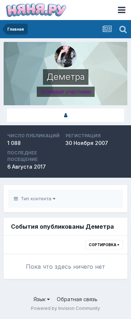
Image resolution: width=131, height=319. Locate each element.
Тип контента (35, 198)
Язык (40, 299)
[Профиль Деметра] (65, 115)
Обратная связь (77, 299)
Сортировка (103, 245)
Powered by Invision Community (65, 308)
